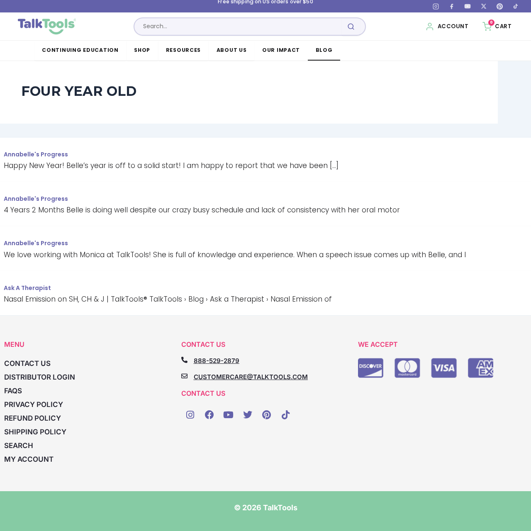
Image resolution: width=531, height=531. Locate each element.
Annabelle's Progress (36, 154)
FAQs (13, 391)
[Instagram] (436, 6)
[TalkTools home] (47, 26)
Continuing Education (80, 50)
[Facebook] (452, 6)
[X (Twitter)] (484, 6)
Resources (183, 50)
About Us (232, 50)
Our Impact (281, 50)
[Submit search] (351, 26)
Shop (142, 50)
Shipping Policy (35, 432)
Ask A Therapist (27, 288)
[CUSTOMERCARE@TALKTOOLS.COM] (184, 376)
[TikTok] (516, 6)
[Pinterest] (499, 6)
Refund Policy (32, 418)
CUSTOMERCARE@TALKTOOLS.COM (251, 377)
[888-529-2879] (184, 360)
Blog (324, 50)
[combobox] (250, 26)
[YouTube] (468, 6)
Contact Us (27, 363)
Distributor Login (39, 377)
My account (29, 459)
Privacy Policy (33, 404)
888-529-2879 (216, 361)
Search (18, 445)
